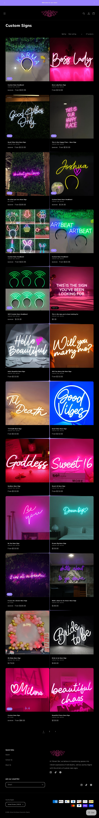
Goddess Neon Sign (14, 486)
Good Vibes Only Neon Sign (17, 142)
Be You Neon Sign (13, 543)
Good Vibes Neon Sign (59, 429)
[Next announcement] (94, 3)
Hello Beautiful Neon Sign (16, 371)
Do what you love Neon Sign (17, 199)
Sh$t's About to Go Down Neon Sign (64, 600)
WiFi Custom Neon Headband (17, 314)
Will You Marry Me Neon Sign (61, 371)
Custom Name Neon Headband (62, 199)
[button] (4, 13)
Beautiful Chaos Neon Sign (61, 715)
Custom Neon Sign (14, 715)
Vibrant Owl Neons (14, 812)
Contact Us (9, 760)
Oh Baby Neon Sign (14, 658)
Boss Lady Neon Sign (59, 85)
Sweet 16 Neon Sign (58, 486)
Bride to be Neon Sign (59, 658)
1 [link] (43, 731)
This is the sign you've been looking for (65, 314)
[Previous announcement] (4, 3)
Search (8, 755)
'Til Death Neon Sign (15, 429)
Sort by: (64, 34)
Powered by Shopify (25, 812)
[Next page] (55, 731)
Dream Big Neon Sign (59, 543)
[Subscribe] (42, 784)
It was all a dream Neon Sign (17, 600)
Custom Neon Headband (16, 85)
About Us (8, 765)
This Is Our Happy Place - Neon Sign (64, 142)
